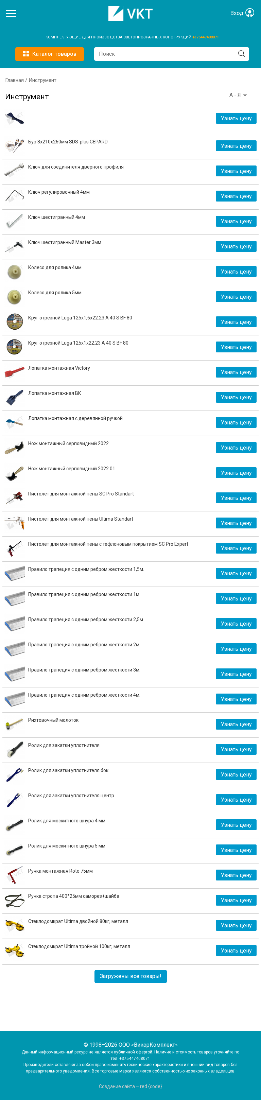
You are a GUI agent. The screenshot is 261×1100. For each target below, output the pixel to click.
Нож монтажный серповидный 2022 (68, 443)
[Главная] (130, 19)
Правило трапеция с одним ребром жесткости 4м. (84, 695)
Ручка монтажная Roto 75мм (60, 871)
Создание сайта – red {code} (130, 1086)
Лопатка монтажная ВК (54, 393)
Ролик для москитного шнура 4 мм (66, 820)
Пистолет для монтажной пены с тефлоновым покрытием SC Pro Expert (108, 544)
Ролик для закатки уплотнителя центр (71, 795)
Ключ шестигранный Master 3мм (64, 242)
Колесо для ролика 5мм (55, 292)
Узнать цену (236, 118)
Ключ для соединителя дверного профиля (76, 167)
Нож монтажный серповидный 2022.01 (71, 468)
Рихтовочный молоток (53, 720)
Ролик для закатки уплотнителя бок (68, 770)
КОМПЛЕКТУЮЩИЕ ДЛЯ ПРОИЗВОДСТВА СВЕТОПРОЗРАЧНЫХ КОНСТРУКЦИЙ (119, 37)
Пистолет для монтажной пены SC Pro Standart (81, 493)
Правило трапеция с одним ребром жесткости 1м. (84, 594)
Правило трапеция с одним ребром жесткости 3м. (84, 670)
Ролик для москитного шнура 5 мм (66, 846)
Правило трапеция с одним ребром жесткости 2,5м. (86, 619)
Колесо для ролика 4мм (55, 267)
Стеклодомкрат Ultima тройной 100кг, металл (79, 946)
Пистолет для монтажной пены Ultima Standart (80, 519)
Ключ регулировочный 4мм (59, 192)
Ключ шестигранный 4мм (56, 217)
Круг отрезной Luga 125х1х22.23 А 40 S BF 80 (78, 343)
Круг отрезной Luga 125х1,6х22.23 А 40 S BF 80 (80, 317)
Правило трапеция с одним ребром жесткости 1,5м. (86, 569)
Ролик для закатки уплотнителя (64, 745)
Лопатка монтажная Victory (59, 368)
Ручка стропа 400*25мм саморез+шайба (73, 896)
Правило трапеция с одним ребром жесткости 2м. (84, 644)
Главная (14, 80)
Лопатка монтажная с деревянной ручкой (75, 418)
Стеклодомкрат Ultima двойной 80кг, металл (78, 921)
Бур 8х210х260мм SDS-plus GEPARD (68, 141)
